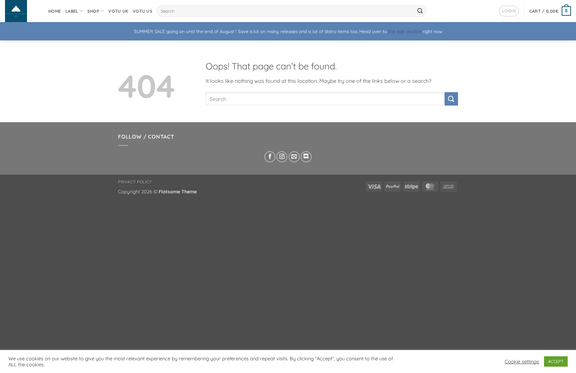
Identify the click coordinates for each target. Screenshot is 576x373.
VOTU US (142, 11)
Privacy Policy (135, 181)
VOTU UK (118, 11)
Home (54, 11)
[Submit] (420, 11)
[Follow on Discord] (306, 156)
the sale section (404, 31)
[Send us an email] (294, 156)
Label (71, 11)
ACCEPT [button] (556, 361)
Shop (93, 11)
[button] (509, 11)
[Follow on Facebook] (269, 156)
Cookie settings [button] (522, 362)
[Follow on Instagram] (281, 156)
